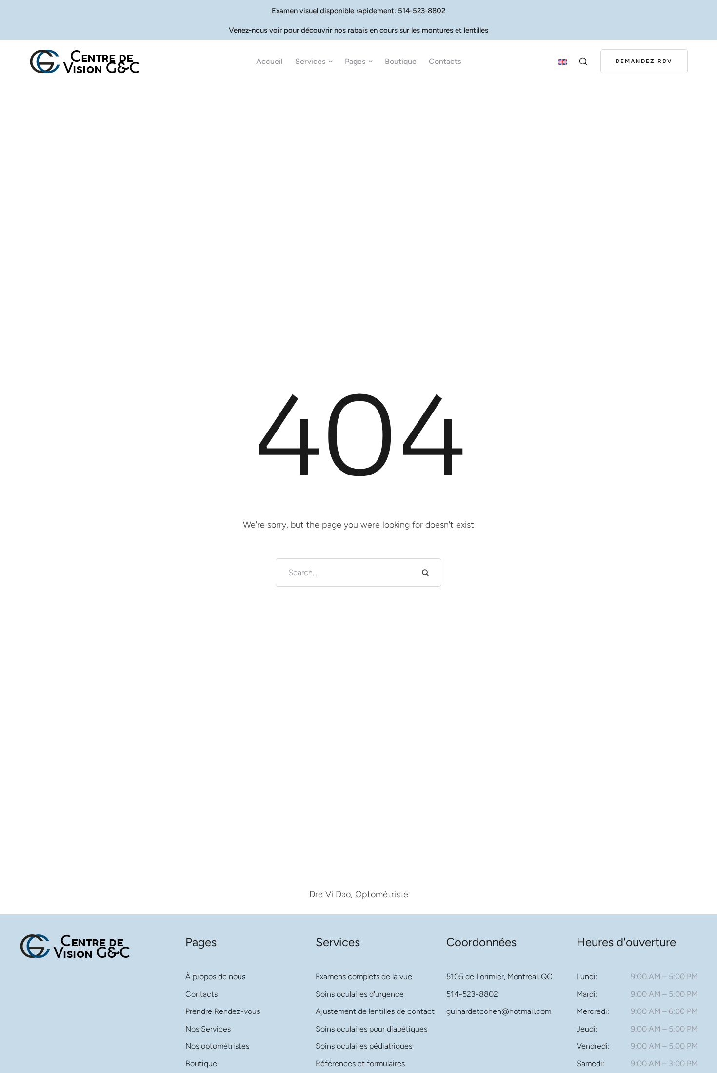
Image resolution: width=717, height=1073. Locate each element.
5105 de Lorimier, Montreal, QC (499, 976)
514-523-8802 (472, 994)
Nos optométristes (217, 1046)
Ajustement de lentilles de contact (375, 1011)
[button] (331, 61)
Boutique (201, 1063)
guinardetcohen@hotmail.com (498, 1011)
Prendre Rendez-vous (222, 1011)
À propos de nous (215, 976)
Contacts (201, 994)
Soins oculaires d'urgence (360, 994)
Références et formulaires (360, 1063)
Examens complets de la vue (364, 976)
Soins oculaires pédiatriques (364, 1046)
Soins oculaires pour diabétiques (371, 1028)
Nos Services (208, 1028)
